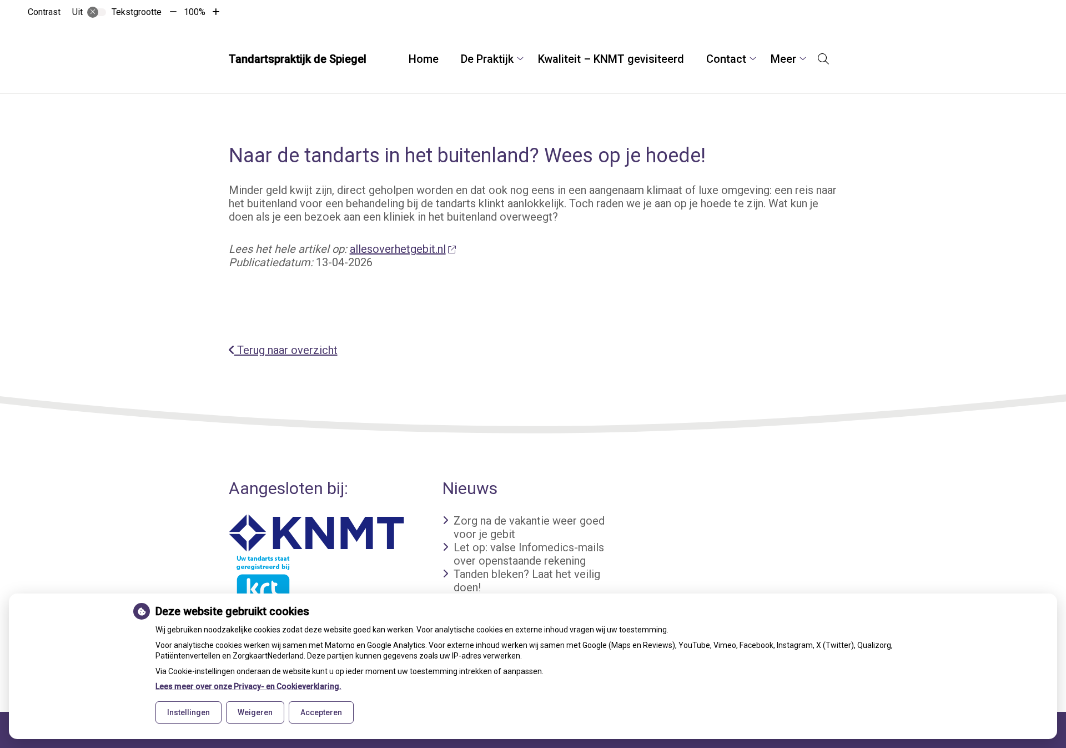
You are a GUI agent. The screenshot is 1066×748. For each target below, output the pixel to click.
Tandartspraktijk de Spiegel (297, 59)
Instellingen (188, 712)
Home (424, 59)
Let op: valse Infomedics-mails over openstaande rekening (529, 554)
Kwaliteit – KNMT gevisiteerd (611, 59)
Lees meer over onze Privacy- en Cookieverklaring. (248, 686)
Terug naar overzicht (286, 350)
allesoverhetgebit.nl (398, 249)
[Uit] (96, 12)
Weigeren (255, 712)
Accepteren (321, 712)
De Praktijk (487, 59)
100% (194, 12)
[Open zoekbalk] (823, 59)
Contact (726, 59)
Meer (783, 59)
